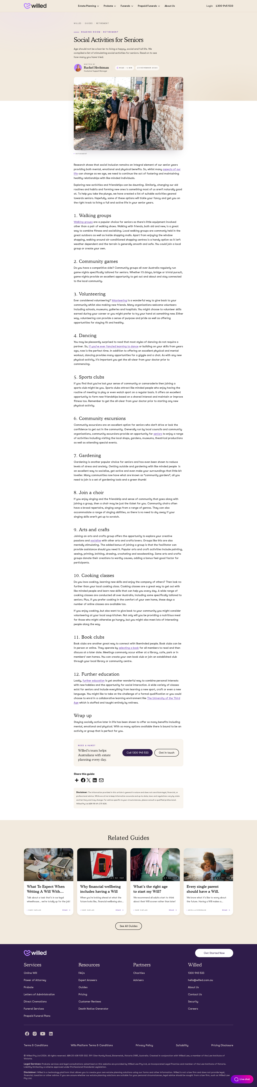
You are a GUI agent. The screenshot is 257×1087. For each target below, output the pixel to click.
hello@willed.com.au (200, 980)
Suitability (182, 1045)
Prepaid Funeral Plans (37, 1015)
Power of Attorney (35, 980)
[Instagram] (34, 1033)
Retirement (102, 23)
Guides (89, 23)
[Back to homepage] (35, 6)
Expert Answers (88, 980)
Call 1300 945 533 (137, 752)
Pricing (83, 994)
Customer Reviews (90, 1001)
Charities (139, 972)
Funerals (125, 5)
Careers (193, 1008)
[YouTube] (42, 1033)
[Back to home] (35, 953)
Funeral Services (34, 1008)
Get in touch (166, 752)
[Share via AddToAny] (77, 780)
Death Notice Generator (93, 1008)
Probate (108, 5)
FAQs (82, 972)
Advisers (138, 980)
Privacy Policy (144, 1045)
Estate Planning (87, 5)
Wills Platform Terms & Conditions (92, 1045)
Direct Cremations (35, 1001)
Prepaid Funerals (147, 5)
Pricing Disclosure (222, 1045)
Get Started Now (214, 953)
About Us (170, 5)
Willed (77, 23)
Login (209, 5)
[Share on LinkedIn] (95, 780)
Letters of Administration (39, 994)
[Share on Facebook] (83, 780)
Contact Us (195, 994)
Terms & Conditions (36, 1045)
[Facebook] (27, 1033)
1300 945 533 (224, 5)
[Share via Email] (101, 780)
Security (193, 1001)
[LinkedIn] (51, 1034)
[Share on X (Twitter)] (89, 780)
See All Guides (128, 926)
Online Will (30, 972)
